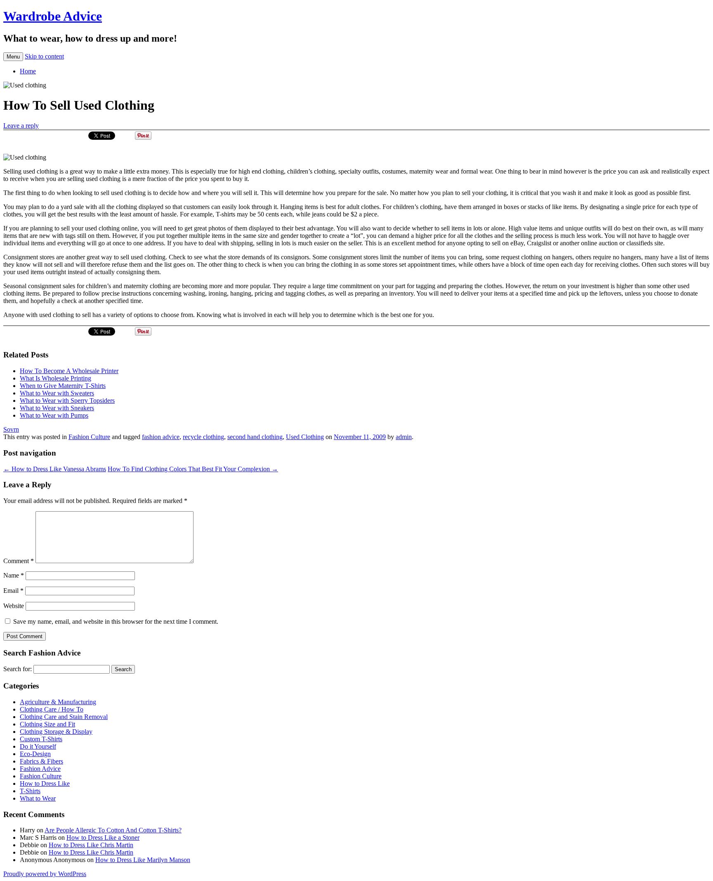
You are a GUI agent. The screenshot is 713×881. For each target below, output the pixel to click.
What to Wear (38, 798)
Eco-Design (35, 753)
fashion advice (160, 436)
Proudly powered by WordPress (44, 873)
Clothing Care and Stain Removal (64, 716)
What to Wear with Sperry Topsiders (67, 400)
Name (13, 575)
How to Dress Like (45, 783)
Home (28, 71)
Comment (18, 560)
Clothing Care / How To (51, 709)
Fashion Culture (89, 436)
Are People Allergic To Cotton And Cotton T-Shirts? (113, 830)
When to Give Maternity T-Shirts (63, 385)
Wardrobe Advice (52, 16)
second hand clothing (255, 436)
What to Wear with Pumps (54, 415)
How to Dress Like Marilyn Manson (142, 859)
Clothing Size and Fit (47, 724)
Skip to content (44, 56)
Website (13, 605)
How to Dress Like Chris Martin (91, 844)
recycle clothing (203, 436)
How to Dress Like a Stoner (102, 837)
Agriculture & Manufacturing (58, 701)
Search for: (17, 668)
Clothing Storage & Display (56, 731)
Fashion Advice (40, 768)
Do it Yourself (38, 746)
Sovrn (11, 429)
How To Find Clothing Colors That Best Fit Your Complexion (193, 468)
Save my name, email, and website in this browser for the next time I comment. (115, 621)
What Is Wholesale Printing (55, 378)
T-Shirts (30, 790)
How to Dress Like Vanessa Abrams (54, 468)
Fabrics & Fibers (41, 761)
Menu (13, 57)
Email (13, 590)
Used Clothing (305, 436)
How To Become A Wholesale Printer (69, 370)
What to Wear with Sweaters (57, 393)
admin (404, 436)
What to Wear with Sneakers (57, 407)
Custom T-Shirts (41, 738)
